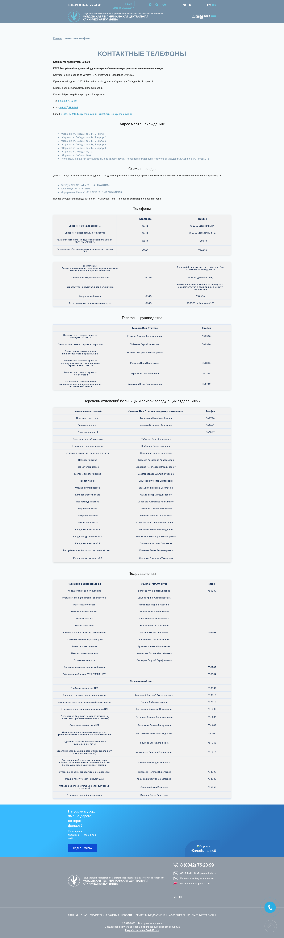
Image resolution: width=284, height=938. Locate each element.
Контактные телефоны (201, 915)
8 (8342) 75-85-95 (68, 107)
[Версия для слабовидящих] (164, 5)
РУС (209, 5)
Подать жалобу (82, 848)
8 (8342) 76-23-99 (90, 4)
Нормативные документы (150, 915)
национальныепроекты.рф (195, 883)
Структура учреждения (104, 915)
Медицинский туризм (203, 17)
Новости (126, 915)
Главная (57, 38)
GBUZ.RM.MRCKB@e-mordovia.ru (79, 113)
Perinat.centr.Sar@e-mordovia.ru (115, 113)
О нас (83, 915)
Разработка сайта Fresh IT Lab (142, 930)
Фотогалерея (177, 915)
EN (214, 5)
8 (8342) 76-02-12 (67, 100)
